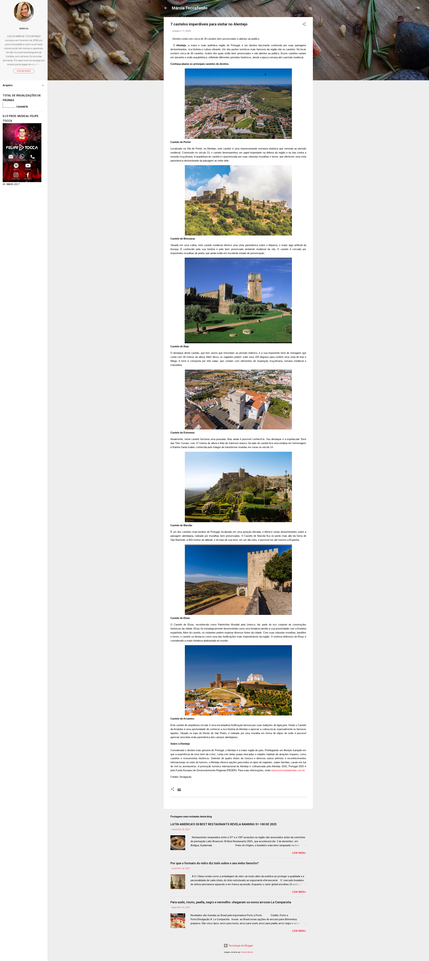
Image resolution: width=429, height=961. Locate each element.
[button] (304, 24)
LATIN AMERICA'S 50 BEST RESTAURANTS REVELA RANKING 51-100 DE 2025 (223, 824)
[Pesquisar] (311, 9)
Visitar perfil (24, 71)
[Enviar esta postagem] (179, 790)
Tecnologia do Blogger (240, 945)
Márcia (23, 28)
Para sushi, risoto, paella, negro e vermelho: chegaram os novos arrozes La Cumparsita (230, 902)
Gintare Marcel (247, 952)
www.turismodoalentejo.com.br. (288, 770)
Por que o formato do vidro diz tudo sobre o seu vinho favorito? (214, 863)
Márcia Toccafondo (189, 8)
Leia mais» (299, 852)
